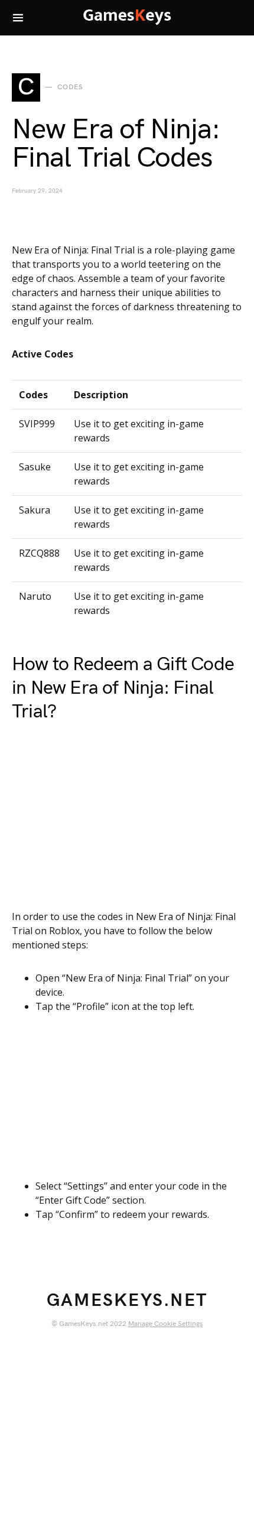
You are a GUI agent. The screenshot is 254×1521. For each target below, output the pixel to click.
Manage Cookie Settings (165, 1324)
